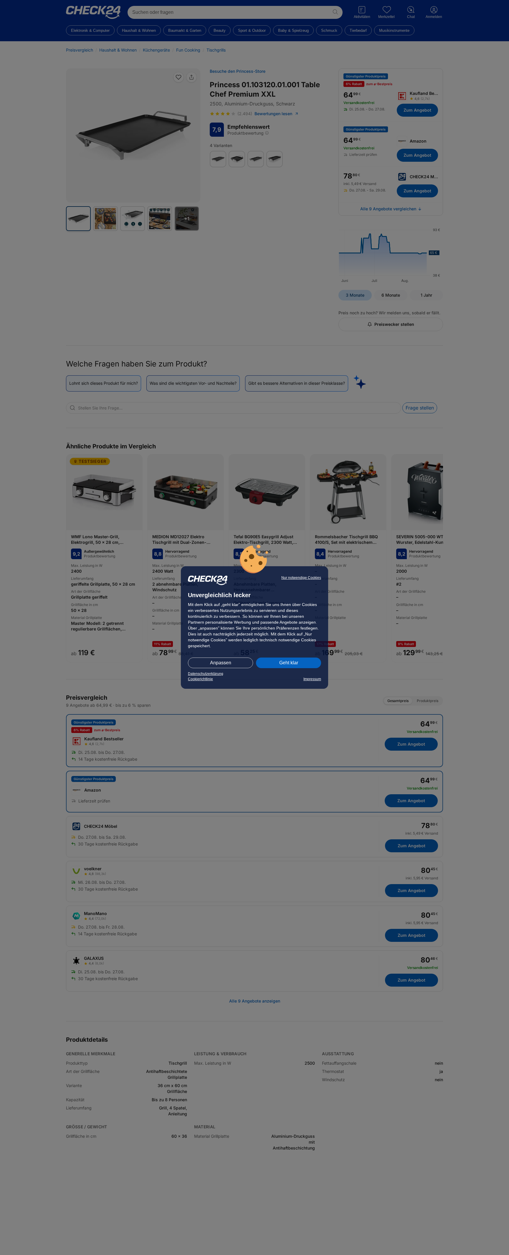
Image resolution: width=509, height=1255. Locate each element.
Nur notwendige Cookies (301, 578)
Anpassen (220, 662)
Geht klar (288, 662)
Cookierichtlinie (200, 679)
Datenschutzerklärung (205, 674)
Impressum (312, 679)
